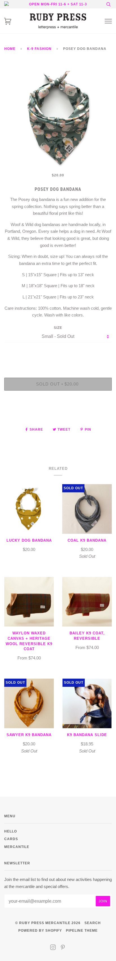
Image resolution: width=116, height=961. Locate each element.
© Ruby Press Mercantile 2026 (48, 923)
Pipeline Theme (82, 930)
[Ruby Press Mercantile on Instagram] (53, 948)
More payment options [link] (58, 414)
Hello (10, 831)
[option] (58, 118)
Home (9, 48)
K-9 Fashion (39, 48)
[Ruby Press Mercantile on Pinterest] (63, 948)
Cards (11, 839)
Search (92, 923)
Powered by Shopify (40, 930)
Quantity (58, 354)
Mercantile (16, 847)
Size (58, 327)
